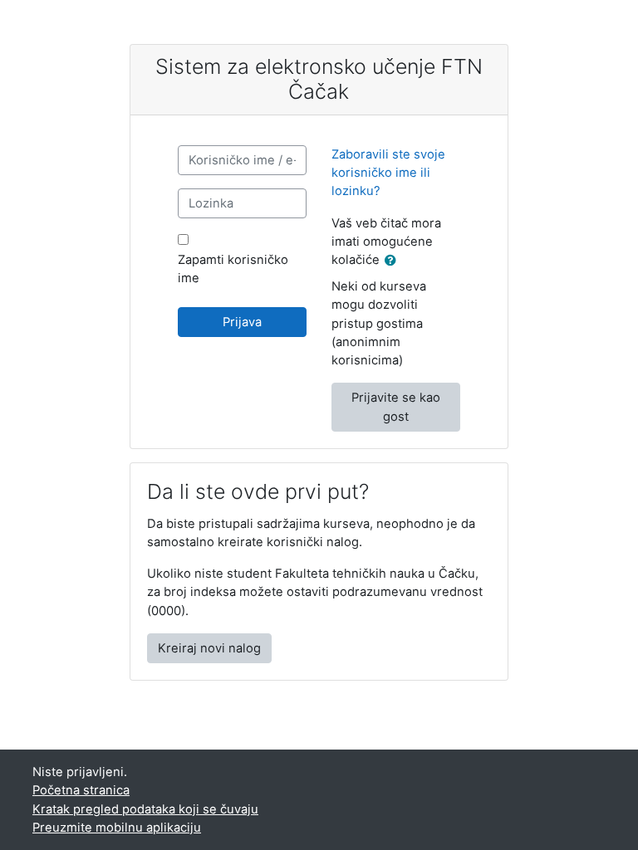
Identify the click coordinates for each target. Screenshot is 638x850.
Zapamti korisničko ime (233, 269)
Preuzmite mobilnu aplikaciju (116, 827)
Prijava (242, 322)
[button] (394, 261)
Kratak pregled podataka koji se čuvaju (145, 809)
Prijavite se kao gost (395, 406)
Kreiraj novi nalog (209, 648)
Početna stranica (81, 790)
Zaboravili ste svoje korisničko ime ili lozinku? (388, 172)
